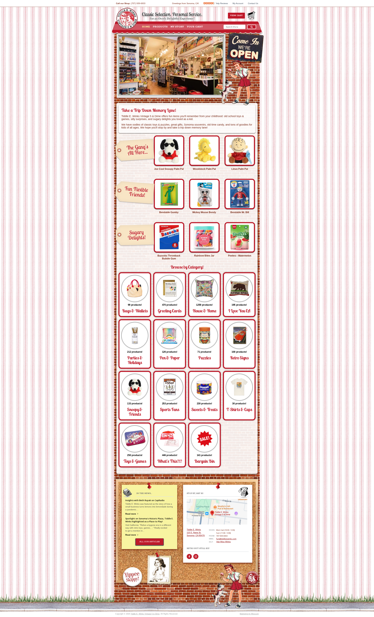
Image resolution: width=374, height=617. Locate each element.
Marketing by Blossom (249, 614)
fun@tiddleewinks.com (226, 538)
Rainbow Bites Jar (204, 255)
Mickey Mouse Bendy (204, 212)
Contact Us (253, 3)
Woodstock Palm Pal (204, 169)
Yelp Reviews (221, 3)
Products (160, 26)
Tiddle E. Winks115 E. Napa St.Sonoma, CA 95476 (196, 532)
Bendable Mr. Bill (239, 212)
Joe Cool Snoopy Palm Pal (169, 169)
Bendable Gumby (169, 212)
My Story (177, 26)
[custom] (189, 556)
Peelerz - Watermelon (239, 255)
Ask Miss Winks (223, 542)
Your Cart (195, 26)
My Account (238, 3)
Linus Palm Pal (239, 169)
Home (146, 26)
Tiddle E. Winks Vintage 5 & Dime (145, 614)
